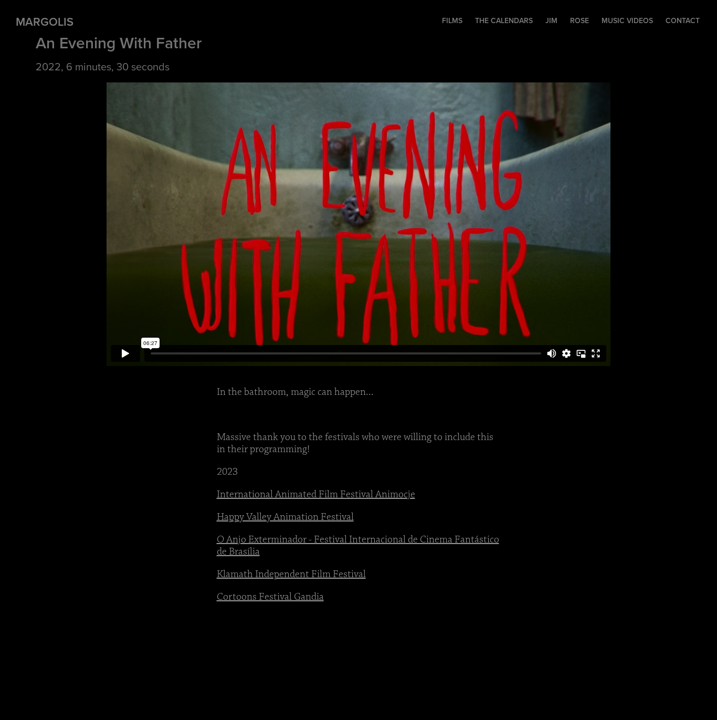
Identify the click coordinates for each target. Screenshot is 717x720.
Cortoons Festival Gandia (270, 597)
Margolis (44, 21)
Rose (579, 20)
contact (683, 20)
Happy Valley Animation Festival (285, 517)
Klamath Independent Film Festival (291, 574)
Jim (551, 20)
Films (452, 20)
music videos (627, 20)
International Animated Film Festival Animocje (316, 494)
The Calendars (504, 20)
